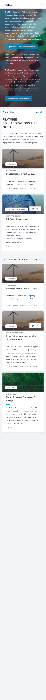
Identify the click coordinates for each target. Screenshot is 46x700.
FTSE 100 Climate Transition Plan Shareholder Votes (23, 341)
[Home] (7, 4)
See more (38, 259)
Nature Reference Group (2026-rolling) (23, 403)
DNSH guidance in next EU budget (23, 171)
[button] (42, 4)
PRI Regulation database (23, 223)
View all (39, 112)
